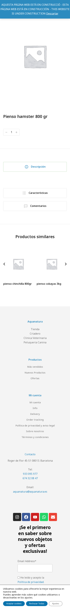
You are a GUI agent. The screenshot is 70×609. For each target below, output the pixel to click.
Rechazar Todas (36, 603)
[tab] (35, 167)
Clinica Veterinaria (35, 338)
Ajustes (55, 603)
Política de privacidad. (31, 582)
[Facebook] (26, 517)
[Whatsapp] (44, 517)
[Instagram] (17, 517)
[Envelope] (53, 517)
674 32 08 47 (30, 478)
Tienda (35, 329)
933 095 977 (30, 474)
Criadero (35, 333)
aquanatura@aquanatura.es (30, 491)
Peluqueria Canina (35, 342)
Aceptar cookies (13, 603)
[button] (4, 264)
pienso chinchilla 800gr (17, 284)
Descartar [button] (52, 13)
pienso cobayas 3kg (49, 284)
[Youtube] (35, 517)
